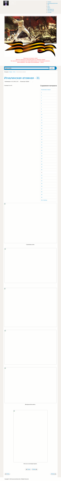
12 (41, 120)
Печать (31, 81)
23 (41, 150)
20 (41, 142)
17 (41, 133)
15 (41, 128)
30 (41, 169)
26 (41, 158)
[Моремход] (9, 2)
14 (41, 125)
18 (41, 136)
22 (41, 147)
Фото (14, 71)
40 (41, 197)
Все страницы (44, 200)
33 (41, 178)
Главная (10, 71)
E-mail (34, 81)
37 (41, 189)
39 (41, 194)
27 (41, 161)
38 (41, 191)
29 (41, 167)
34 (41, 180)
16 (41, 131)
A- (56, 74)
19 (41, 139)
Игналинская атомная (46, 89)
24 (41, 153)
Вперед (34, 469)
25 (41, 155)
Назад (28, 469)
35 (41, 183)
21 (41, 144)
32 (41, 175)
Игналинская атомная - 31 (22, 78)
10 (41, 114)
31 (41, 172)
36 (41, 186)
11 (41, 117)
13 (41, 122)
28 (41, 164)
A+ (53, 74)
